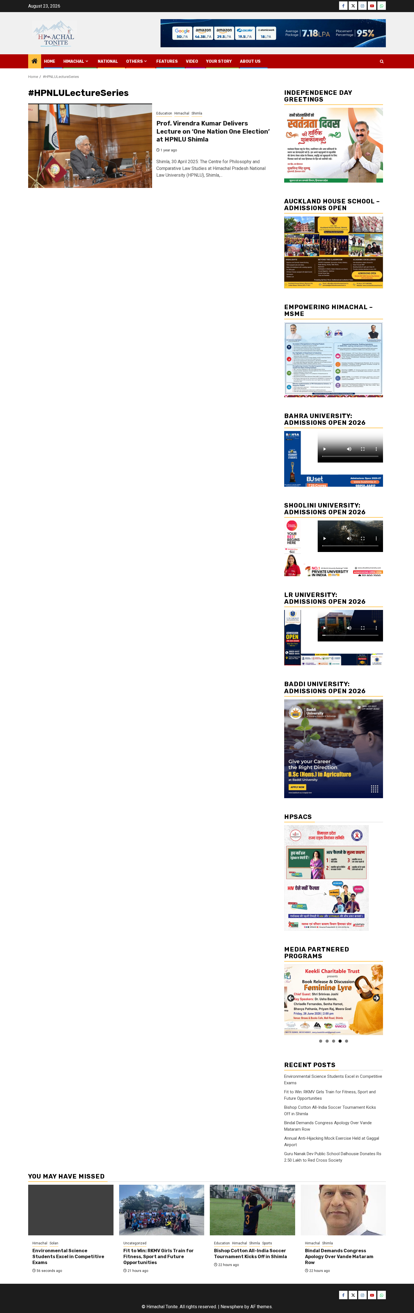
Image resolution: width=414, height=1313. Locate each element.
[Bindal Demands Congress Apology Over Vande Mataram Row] (343, 1210)
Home (49, 61)
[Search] (381, 61)
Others (134, 61)
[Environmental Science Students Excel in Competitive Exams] (70, 1210)
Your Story (219, 61)
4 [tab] (340, 1041)
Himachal (73, 61)
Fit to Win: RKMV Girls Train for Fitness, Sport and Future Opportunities (158, 1256)
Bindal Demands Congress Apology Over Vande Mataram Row (339, 1256)
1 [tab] (320, 1041)
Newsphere (232, 1306)
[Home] (35, 62)
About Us (250, 61)
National (108, 61)
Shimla (197, 113)
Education (164, 113)
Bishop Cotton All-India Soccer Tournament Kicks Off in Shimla (250, 1253)
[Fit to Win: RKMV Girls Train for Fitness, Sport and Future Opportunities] (161, 1210)
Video (192, 61)
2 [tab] (327, 1041)
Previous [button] (291, 998)
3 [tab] (333, 1041)
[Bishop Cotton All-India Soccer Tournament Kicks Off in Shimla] (252, 1210)
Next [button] (376, 998)
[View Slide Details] (333, 999)
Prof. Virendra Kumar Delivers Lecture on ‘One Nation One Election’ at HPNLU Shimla (213, 131)
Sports (267, 1243)
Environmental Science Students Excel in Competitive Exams (68, 1256)
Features (167, 61)
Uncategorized (134, 1243)
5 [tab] (346, 1041)
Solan (54, 1243)
